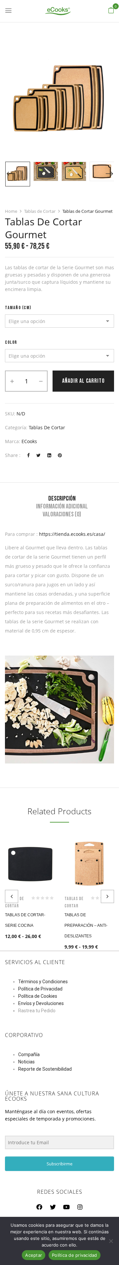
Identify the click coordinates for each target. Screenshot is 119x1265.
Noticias (26, 1061)
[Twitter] (38, 455)
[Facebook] (28, 455)
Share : (12, 455)
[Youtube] (66, 1207)
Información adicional (62, 506)
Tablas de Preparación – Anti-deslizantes (85, 925)
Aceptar (33, 1255)
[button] (111, 10)
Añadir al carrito (83, 380)
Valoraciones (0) (62, 514)
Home (11, 211)
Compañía (29, 1054)
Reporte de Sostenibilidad (45, 1069)
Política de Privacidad (40, 988)
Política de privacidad (74, 1255)
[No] (110, 1241)
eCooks (29, 441)
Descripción (62, 498)
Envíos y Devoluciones (41, 1003)
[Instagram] (80, 1207)
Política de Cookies (37, 996)
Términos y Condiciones (43, 981)
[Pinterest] (60, 455)
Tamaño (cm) (18, 307)
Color (11, 342)
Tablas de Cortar (40, 211)
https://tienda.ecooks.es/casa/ (72, 534)
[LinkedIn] (49, 455)
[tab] (62, 498)
